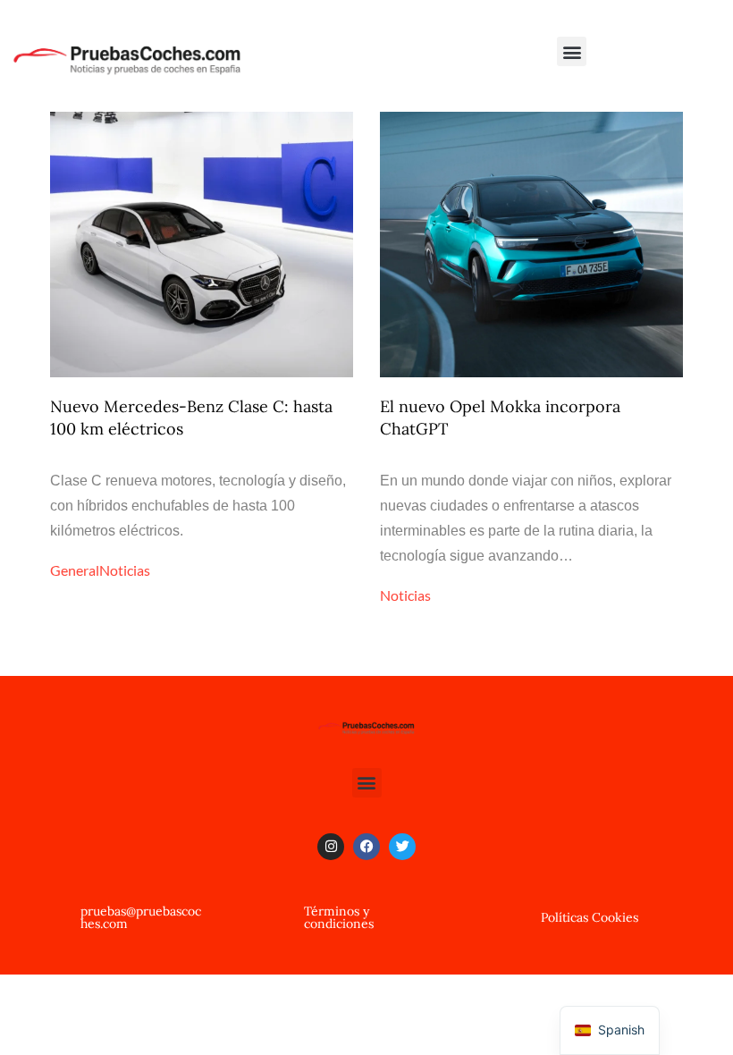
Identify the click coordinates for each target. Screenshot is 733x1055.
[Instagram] (330, 846)
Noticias (124, 569)
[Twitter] (402, 846)
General (74, 569)
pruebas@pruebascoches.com (140, 917)
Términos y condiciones (339, 917)
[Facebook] (366, 846)
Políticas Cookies (589, 917)
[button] (571, 51)
